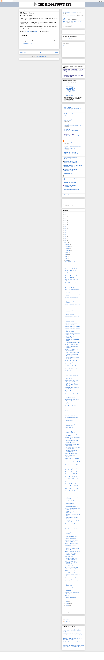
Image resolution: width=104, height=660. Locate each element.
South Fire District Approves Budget (72, 328)
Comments (66, 205)
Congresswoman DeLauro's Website (71, 189)
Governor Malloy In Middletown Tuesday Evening (71, 518)
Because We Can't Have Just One (71, 308)
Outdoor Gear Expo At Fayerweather (72, 304)
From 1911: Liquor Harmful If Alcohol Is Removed (71, 431)
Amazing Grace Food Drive (70, 442)
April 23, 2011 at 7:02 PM (28, 43)
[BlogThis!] (44, 31)
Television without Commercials (71, 297)
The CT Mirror (67, 107)
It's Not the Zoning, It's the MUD (70, 142)
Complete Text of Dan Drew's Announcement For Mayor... (71, 374)
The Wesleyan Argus (68, 119)
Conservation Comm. (70, 86)
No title (66, 481)
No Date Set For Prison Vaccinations (71, 130)
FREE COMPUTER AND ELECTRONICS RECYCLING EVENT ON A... (72, 548)
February (67, 603)
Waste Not (67, 595)
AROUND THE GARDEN (70, 538)
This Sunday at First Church (71, 570)
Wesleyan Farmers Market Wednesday (72, 429)
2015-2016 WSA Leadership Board (71, 153)
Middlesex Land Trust (69, 134)
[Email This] (43, 31)
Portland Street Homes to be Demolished (71, 512)
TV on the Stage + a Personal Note (72, 273)
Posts (65, 203)
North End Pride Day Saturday (71, 268)
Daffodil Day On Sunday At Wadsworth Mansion (70, 494)
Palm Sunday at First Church (71, 422)
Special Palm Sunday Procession (71, 572)
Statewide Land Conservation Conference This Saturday (71, 283)
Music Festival (68, 265)
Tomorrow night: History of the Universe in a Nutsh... (71, 350)
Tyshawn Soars (68, 299)
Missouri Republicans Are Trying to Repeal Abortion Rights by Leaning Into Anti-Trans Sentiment (72, 630)
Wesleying (66, 124)
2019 (65, 226)
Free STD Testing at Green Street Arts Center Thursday (72, 521)
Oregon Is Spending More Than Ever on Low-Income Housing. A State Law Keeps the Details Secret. (72, 635)
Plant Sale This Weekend (70, 414)
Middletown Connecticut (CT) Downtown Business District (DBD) (71, 162)
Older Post (55, 52)
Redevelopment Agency (70, 87)
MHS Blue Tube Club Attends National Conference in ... (71, 536)
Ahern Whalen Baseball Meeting (70, 148)
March (67, 601)
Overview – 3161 (67, 120)
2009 (65, 610)
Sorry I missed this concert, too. (69, 12)
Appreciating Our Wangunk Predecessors (72, 114)
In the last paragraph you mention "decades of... (72, 25)
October (67, 248)
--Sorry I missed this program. (69, 15)
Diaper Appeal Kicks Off (70, 397)
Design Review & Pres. (70, 88)
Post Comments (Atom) (42, 56)
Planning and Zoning (70, 90)
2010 (65, 608)
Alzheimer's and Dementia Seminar (72, 368)
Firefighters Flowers (69, 395)
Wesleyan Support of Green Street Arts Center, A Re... (72, 445)
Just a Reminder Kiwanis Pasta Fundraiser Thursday (71, 321)
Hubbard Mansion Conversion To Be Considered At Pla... (72, 503)
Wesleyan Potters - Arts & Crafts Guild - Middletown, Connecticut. (73, 166)
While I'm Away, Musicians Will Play (72, 551)
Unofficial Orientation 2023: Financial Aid (72, 125)
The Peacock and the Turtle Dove (72, 318)
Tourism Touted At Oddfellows (71, 287)
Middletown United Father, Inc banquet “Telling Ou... (71, 361)
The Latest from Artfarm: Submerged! (70, 590)
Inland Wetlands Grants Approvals (72, 565)
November (68, 246)
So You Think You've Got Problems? (72, 526)
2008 (65, 612)
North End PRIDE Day (70, 277)
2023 (65, 218)
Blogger (58, 657)
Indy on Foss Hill (68, 266)
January (67, 605)
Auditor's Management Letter (71, 453)
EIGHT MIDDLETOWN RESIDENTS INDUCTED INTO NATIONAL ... (72, 384)
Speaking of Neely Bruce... (70, 545)
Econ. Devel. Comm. (70, 89)
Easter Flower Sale (69, 469)
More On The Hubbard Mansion (71, 483)
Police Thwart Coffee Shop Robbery (72, 415)
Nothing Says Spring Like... (71, 500)
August (67, 252)
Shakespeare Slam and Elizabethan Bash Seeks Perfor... (72, 486)
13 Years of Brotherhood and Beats (72, 488)
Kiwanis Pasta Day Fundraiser (71, 587)
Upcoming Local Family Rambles (72, 285)
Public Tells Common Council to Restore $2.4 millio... (71, 262)
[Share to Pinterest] (48, 31)
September (68, 250)
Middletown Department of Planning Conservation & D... (72, 334)
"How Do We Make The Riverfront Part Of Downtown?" (72, 314)
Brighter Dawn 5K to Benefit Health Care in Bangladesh (72, 509)
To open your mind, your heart (71, 344)
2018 (65, 228)
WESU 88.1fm (67, 175)
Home (39, 52)
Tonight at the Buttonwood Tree (71, 471)
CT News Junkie (67, 129)
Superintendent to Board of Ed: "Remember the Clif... (71, 465)
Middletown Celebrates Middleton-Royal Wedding (72, 271)
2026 (65, 212)
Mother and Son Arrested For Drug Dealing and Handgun (72, 400)
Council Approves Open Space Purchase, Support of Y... (71, 578)
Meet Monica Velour (69, 556)
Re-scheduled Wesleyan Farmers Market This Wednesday (71, 355)
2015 (65, 234)
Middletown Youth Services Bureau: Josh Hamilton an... (72, 371)
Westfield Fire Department (70, 182)
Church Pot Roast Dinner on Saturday (72, 326)
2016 (65, 232)
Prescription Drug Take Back (71, 275)
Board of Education (70, 94)
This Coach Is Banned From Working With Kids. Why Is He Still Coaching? (72, 639)
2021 (65, 222)
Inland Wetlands (69, 92)
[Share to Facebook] (47, 31)
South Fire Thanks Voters (70, 306)
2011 (65, 242)
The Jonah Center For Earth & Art (71, 113)
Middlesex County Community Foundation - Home (70, 170)
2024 (65, 216)
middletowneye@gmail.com (68, 38)
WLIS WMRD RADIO (69, 192)
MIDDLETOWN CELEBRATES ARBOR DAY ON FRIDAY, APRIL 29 (72, 291)
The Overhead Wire (68, 140)
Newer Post (23, 52)
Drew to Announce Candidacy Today (72, 393)
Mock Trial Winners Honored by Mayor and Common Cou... (71, 581)
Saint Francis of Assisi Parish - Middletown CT (70, 158)
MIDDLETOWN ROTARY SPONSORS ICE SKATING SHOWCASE (71, 562)
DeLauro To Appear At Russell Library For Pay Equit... (71, 541)
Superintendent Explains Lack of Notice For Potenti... (71, 324)
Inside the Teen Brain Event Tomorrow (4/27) (70, 337)
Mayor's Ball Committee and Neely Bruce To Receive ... (72, 584)
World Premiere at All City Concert (72, 599)
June (67, 256)
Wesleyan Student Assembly (70, 152)
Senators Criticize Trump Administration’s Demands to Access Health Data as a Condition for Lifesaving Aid (73, 646)
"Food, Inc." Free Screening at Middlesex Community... (71, 554)
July (66, 254)
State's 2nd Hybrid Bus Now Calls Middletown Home (72, 479)
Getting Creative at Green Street (71, 440)
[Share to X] (45, 31)
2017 (65, 230)
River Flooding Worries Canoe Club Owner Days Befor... (72, 448)
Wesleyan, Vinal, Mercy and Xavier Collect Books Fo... (72, 425)
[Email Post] (40, 31)
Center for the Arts (68, 173)
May (67, 258)
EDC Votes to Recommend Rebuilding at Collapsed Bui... (71, 506)
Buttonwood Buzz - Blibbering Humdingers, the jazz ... (71, 381)
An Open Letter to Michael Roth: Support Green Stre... (72, 474)
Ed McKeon (66, 619)
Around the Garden (69, 363)
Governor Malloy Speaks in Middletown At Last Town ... (71, 491)
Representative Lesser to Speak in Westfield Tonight (72, 358)
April (67, 260)
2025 (65, 214)
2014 (65, 236)
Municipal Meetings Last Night (71, 467)
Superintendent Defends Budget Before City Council (71, 331)
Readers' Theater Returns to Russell (72, 352)
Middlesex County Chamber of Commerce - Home (70, 186)
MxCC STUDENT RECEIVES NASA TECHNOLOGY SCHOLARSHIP (71, 419)
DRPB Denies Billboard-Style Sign (72, 316)
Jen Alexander (67, 621)
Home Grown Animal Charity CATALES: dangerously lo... (71, 559)
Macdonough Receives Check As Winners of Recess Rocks (71, 568)
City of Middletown (68, 194)
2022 (65, 220)
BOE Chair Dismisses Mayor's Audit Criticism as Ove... (72, 451)
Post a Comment (25, 46)
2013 (65, 238)
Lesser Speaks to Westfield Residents (72, 342)
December (68, 244)
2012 (65, 240)
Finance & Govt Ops (70, 91)
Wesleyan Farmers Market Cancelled (72, 408)
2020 (65, 224)
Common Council (69, 95)
